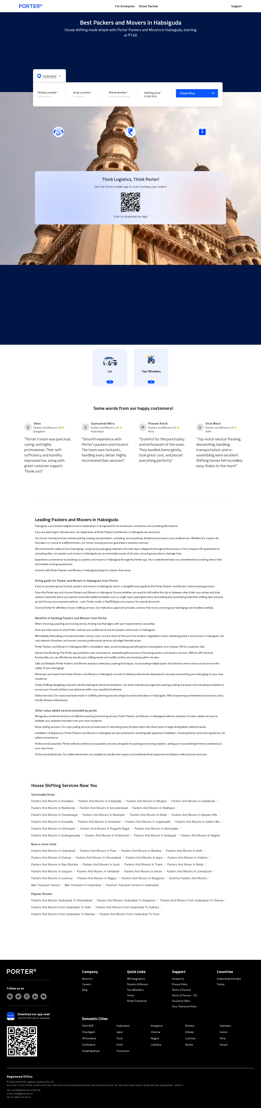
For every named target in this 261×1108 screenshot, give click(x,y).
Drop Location (81, 92)
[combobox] (48, 96)
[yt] (44, 996)
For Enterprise (125, 6)
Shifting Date (152, 93)
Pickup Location (47, 92)
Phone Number (118, 92)
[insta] (27, 996)
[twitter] (18, 996)
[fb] (10, 996)
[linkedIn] (35, 996)
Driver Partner (148, 6)
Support (236, 6)
